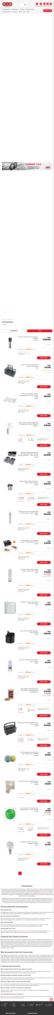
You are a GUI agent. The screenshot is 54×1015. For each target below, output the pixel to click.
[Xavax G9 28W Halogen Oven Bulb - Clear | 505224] (10, 666)
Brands (20, 11)
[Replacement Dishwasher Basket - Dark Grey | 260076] (10, 728)
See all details (21, 354)
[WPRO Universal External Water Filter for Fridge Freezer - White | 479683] (10, 517)
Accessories (15, 11)
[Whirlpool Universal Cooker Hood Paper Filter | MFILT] (10, 608)
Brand (19, 708)
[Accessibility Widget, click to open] (51, 999)
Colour (29, 708)
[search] (25, 4)
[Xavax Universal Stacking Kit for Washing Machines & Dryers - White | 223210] (10, 400)
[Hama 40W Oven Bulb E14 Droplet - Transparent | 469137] (10, 848)
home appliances (44, 891)
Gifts (24, 11)
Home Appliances (6, 9)
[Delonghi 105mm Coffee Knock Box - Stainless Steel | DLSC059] (10, 487)
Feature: (29, 440)
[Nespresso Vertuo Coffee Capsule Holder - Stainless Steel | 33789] (10, 575)
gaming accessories (7, 996)
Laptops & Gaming (30, 9)
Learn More (28, 353)
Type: (19, 440)
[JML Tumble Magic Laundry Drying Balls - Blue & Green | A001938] (10, 758)
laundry (23, 920)
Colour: (29, 438)
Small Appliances (15, 9)
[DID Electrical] (7, 4)
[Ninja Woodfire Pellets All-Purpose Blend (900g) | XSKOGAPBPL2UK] (10, 695)
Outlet (28, 11)
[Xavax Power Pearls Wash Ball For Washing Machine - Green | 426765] (10, 814)
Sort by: (13, 330)
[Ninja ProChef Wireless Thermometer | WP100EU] (10, 343)
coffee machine (24, 931)
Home (3, 319)
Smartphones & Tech (7, 11)
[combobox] (19, 4)
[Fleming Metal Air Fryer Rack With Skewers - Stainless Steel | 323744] (10, 546)
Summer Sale (47, 10)
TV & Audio (22, 9)
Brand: (19, 438)
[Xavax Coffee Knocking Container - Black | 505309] (10, 637)
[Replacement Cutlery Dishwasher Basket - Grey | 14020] (10, 371)
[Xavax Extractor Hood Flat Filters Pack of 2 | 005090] (10, 787)
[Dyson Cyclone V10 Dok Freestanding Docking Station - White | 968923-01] (10, 429)
